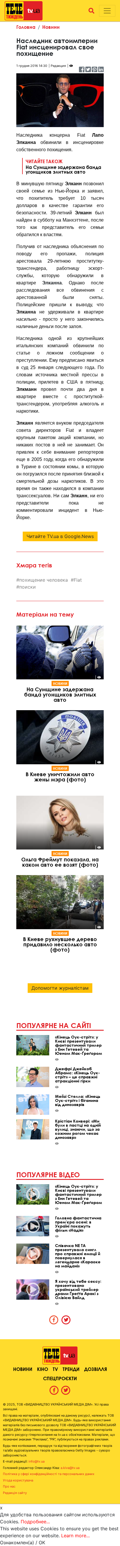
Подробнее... (35, 1521)
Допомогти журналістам (60, 988)
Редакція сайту (15, 1493)
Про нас (9, 1486)
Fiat (78, 580)
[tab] (54, 1319)
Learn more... (75, 1535)
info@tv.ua (37, 1461)
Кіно (42, 1369)
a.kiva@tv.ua (70, 1468)
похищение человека (43, 580)
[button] (91, 11)
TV (55, 1369)
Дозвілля (95, 1369)
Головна (26, 27)
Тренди (71, 1369)
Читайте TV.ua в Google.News (60, 536)
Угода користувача (18, 1480)
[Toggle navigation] (107, 11)
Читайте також (63, 166)
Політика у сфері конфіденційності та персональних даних (48, 1474)
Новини (51, 27)
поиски (27, 587)
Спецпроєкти (60, 1378)
